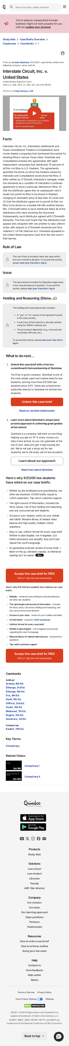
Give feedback (34, 970)
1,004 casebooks (41, 619)
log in (44, 263)
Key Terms (13, 739)
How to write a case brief (34, 941)
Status (34, 979)
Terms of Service (26, 992)
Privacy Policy (44, 992)
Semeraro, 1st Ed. (16, 718)
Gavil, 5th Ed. (14, 699)
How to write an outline (34, 946)
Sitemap (49, 999)
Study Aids (9, 39)
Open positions (34, 917)
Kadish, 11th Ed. (15, 728)
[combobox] (35, 7)
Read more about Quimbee (37, 469)
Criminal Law (12, 725)
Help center (34, 974)
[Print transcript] (62, 53)
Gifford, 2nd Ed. (15, 703)
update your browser (38, 26)
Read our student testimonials (36, 410)
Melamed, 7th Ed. (16, 711)
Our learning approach (34, 912)
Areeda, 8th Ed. (15, 683)
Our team (34, 907)
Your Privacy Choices (26, 999)
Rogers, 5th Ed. (15, 715)
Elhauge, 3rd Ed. (15, 687)
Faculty (34, 883)
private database (20, 62)
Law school (34, 868)
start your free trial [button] (29, 263)
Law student (34, 873)
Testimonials (34, 926)
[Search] (11, 7)
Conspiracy (12, 745)
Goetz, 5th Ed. (14, 707)
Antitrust (10, 680)
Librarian (34, 878)
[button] (34, 113)
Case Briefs (27, 43)
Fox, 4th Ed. (13, 695)
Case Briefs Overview (32, 39)
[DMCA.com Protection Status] (34, 1006)
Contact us (34, 965)
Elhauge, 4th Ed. (15, 691)
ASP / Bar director (34, 888)
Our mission (34, 902)
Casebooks (9, 43)
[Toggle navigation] (64, 6)
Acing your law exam (34, 950)
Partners (34, 921)
